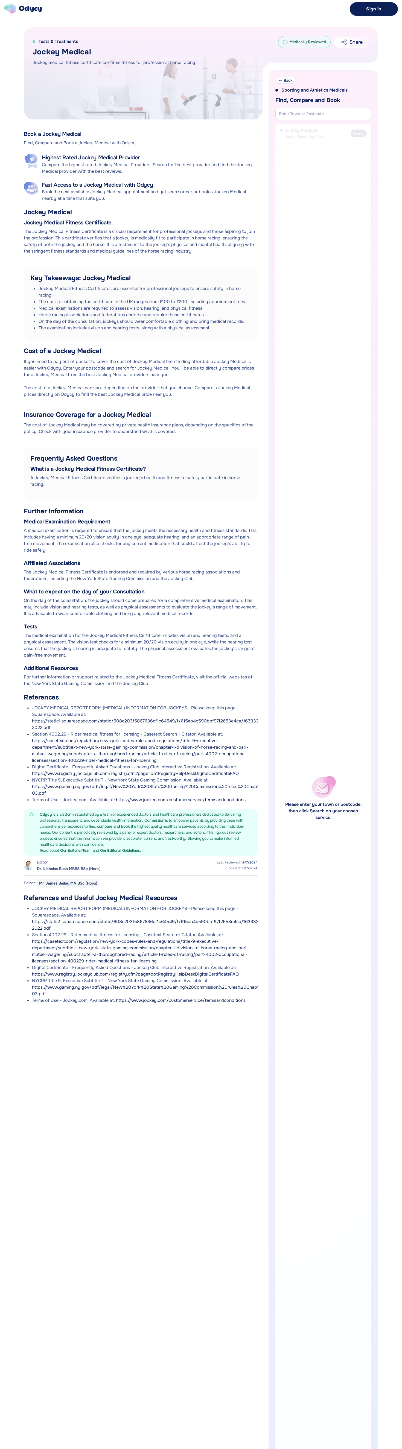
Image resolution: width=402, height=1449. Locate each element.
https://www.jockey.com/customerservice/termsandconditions (181, 800)
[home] (23, 9)
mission (158, 820)
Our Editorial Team (76, 850)
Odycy (46, 814)
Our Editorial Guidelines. (120, 850)
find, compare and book (110, 826)
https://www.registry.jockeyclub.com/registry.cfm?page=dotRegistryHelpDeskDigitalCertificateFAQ (135, 773)
